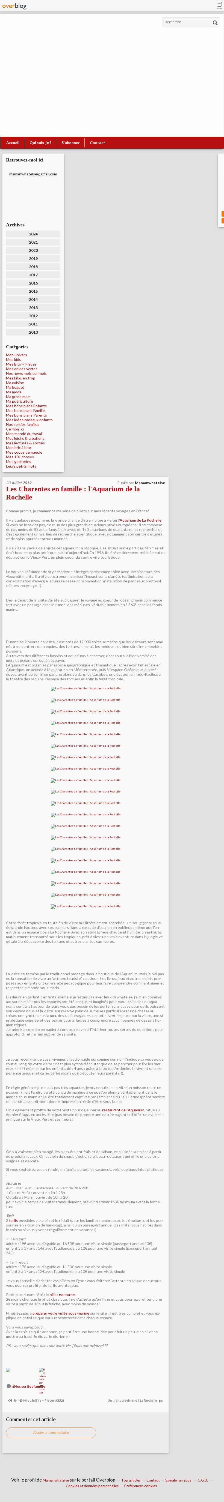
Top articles (131, 1480)
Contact (97, 142)
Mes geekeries (18, 461)
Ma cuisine (15, 382)
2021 (33, 242)
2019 (33, 258)
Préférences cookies (140, 1486)
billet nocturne (62, 1294)
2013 (33, 307)
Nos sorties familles (22, 424)
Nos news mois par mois (26, 373)
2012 (33, 315)
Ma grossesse (18, 396)
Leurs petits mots (21, 466)
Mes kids (13, 359)
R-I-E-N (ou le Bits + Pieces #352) (38, 1400)
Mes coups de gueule (24, 452)
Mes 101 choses (20, 456)
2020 (33, 250)
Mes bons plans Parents (26, 415)
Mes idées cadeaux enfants (29, 419)
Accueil (12, 142)
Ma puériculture (19, 401)
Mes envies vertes (21, 368)
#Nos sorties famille (28, 1386)
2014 (33, 299)
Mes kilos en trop (20, 378)
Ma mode (14, 392)
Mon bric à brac (19, 447)
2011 (33, 324)
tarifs (13, 1220)
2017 (33, 275)
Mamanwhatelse (56, 1480)
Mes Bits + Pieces (21, 364)
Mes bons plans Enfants (26, 405)
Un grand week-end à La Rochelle (133, 1400)
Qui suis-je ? (40, 142)
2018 (33, 266)
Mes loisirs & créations (25, 438)
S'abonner (70, 142)
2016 (33, 283)
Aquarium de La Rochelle (140, 520)
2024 (33, 234)
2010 (33, 332)
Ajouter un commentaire (51, 1433)
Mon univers (16, 354)
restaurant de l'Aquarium (123, 1110)
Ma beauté (15, 387)
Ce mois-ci (15, 429)
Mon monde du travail (24, 433)
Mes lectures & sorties (25, 443)
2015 (33, 291)
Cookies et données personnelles (92, 1486)
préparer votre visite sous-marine (61, 1313)
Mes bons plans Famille (25, 410)
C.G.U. (203, 1480)
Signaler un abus (178, 1480)
